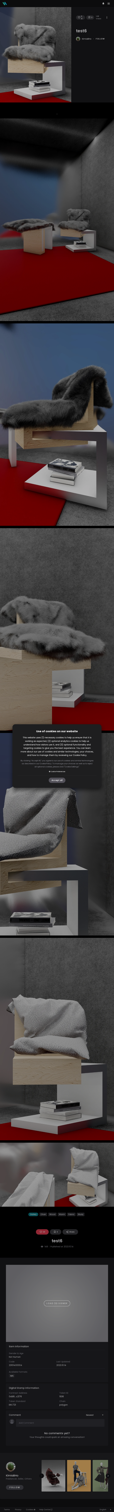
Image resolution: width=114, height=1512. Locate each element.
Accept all (57, 780)
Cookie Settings (72, 766)
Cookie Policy (80, 755)
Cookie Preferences (58, 771)
